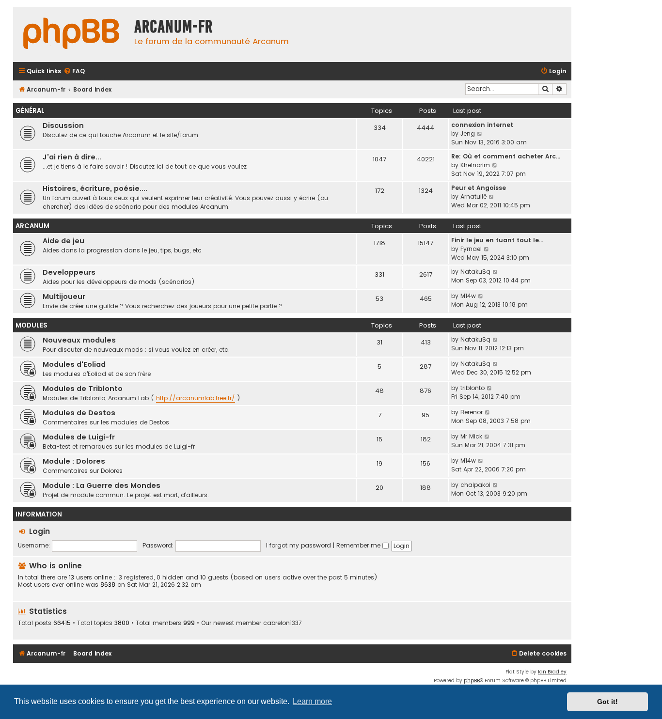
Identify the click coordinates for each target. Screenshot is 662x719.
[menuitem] (74, 71)
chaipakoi (475, 485)
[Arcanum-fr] (71, 35)
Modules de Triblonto (83, 388)
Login (39, 531)
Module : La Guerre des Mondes (101, 485)
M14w (468, 296)
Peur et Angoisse (478, 188)
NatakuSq (475, 271)
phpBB (472, 680)
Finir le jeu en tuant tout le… (497, 240)
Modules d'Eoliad (74, 364)
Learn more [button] (312, 701)
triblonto (472, 388)
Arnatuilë (473, 196)
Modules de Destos (79, 413)
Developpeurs (69, 272)
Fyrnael (471, 249)
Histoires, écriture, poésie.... (95, 188)
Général (30, 110)
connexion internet (482, 125)
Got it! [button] (607, 701)
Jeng (467, 133)
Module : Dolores (74, 461)
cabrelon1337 (282, 623)
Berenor (471, 412)
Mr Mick (471, 436)
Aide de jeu (63, 241)
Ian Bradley (552, 671)
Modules (31, 325)
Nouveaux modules (79, 340)
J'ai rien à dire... (72, 157)
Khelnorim (475, 165)
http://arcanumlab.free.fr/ (195, 398)
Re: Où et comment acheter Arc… (505, 156)
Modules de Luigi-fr (79, 437)
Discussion (63, 125)
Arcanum (32, 226)
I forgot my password (298, 545)
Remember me (359, 545)
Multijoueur (64, 296)
